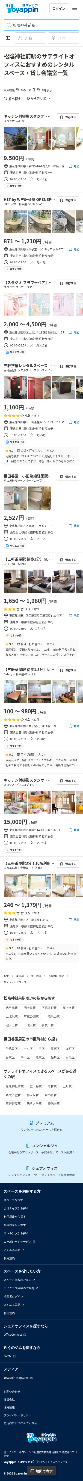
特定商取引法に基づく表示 (20, 1423)
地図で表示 (44, 1471)
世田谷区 (36, 976)
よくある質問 (12, 1250)
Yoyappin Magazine (16, 1378)
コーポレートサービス (17, 1242)
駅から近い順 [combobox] (37, 98)
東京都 (20, 976)
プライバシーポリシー (17, 1415)
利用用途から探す (15, 1217)
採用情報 (9, 1407)
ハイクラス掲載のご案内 (19, 1288)
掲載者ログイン (13, 1296)
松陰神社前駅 (56, 976)
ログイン (58, 8)
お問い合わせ (12, 1392)
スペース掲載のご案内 (17, 1280)
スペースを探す (13, 1200)
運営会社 (9, 1399)
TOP (6, 976)
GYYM (8, 1356)
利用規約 (9, 1258)
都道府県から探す (15, 1225)
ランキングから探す (16, 1233)
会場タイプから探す (16, 1208)
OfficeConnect (13, 1335)
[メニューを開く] (74, 8)
